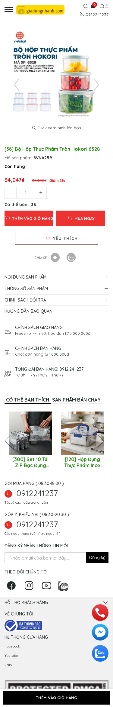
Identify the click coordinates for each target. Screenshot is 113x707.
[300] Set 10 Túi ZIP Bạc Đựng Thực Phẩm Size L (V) (30, 462)
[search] (85, 7)
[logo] (42, 10)
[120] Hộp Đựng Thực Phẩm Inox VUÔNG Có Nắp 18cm (82, 462)
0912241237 (37, 493)
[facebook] (13, 587)
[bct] (23, 625)
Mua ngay (84, 218)
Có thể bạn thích (27, 400)
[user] (101, 6)
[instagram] (30, 587)
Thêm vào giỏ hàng (32, 218)
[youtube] (48, 587)
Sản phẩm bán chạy (76, 400)
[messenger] (100, 632)
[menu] (9, 10)
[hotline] (100, 612)
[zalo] (64, 585)
